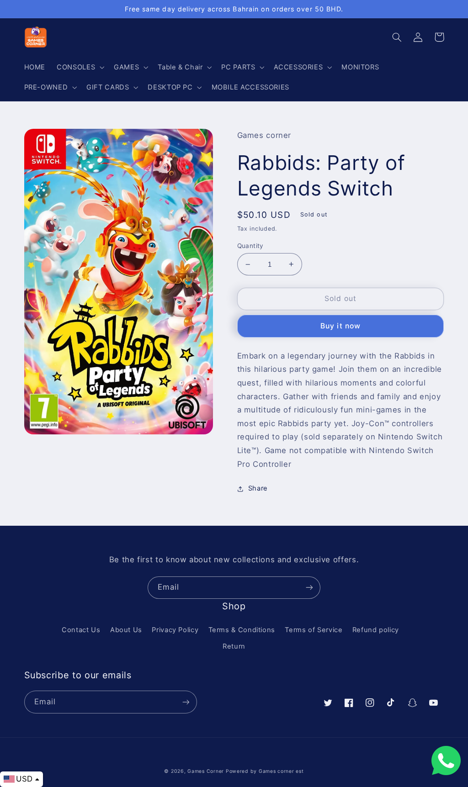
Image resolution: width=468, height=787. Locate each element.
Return (234, 646)
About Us (126, 630)
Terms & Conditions (241, 630)
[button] (79, 67)
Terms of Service (313, 630)
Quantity (250, 245)
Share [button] (258, 488)
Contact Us (81, 630)
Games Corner (206, 771)
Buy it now (340, 326)
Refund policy (375, 630)
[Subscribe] (309, 587)
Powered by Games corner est (265, 771)
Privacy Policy (175, 630)
